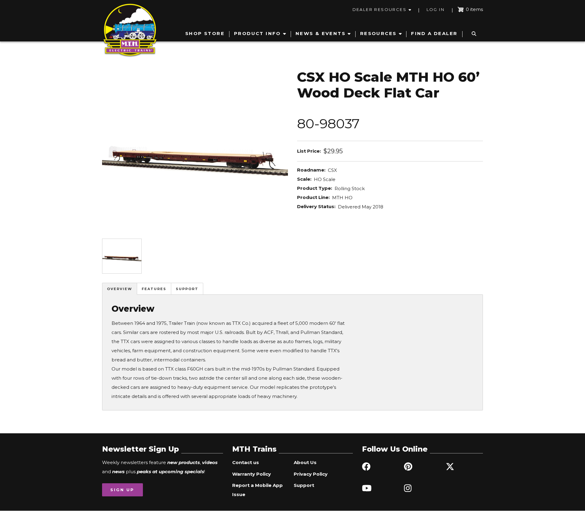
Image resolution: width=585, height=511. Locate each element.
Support (187, 289)
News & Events (321, 33)
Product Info (257, 33)
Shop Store (205, 33)
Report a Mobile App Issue (257, 489)
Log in (436, 9)
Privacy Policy (311, 474)
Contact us (245, 462)
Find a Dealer (434, 33)
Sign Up (122, 489)
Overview (119, 289)
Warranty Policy (251, 474)
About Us (305, 462)
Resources (378, 33)
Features (154, 289)
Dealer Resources (379, 9)
